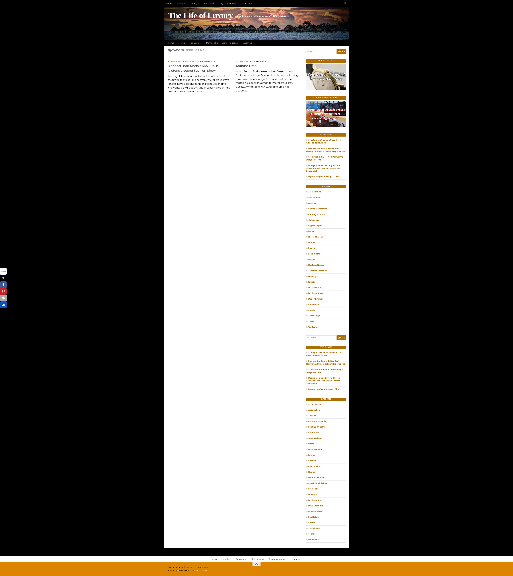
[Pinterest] (3, 291)
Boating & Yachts (316, 214)
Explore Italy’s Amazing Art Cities (324, 176)
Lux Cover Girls (243, 61)
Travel (311, 321)
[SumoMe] (3, 304)
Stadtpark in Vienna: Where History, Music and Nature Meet (324, 141)
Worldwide (313, 327)
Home (169, 3)
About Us (245, 3)
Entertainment (174, 61)
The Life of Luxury (200, 15)
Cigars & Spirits (316, 225)
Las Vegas (313, 276)
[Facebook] (3, 284)
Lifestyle (179, 3)
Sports (311, 310)
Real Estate (313, 304)
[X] (3, 278)
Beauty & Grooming (317, 209)
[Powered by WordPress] (178, 570)
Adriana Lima (246, 66)
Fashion (312, 248)
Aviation (312, 203)
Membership (210, 3)
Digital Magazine (228, 3)
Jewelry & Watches (191, 61)
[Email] (3, 298)
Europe (311, 242)
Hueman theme (200, 570)
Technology (314, 316)
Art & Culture (314, 192)
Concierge (194, 3)
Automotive (314, 197)
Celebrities (313, 220)
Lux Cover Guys (315, 293)
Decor (311, 231)
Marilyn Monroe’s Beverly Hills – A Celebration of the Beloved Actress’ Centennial (323, 168)
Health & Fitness (316, 265)
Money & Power (315, 299)
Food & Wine (314, 254)
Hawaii (311, 259)
